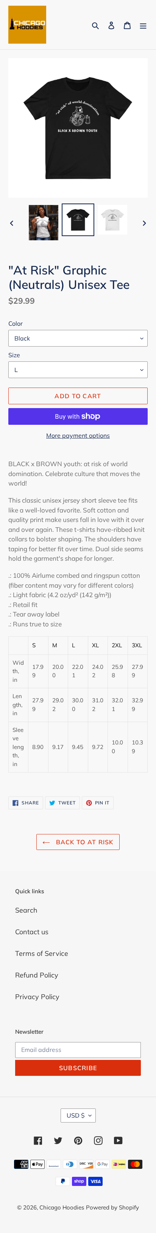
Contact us (31, 931)
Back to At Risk (83, 842)
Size (14, 355)
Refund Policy (36, 975)
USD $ (76, 1115)
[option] (44, 223)
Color (15, 323)
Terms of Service (41, 953)
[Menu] (143, 25)
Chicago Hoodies (61, 1207)
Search (26, 910)
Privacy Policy (37, 996)
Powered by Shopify (112, 1207)
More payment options (78, 435)
